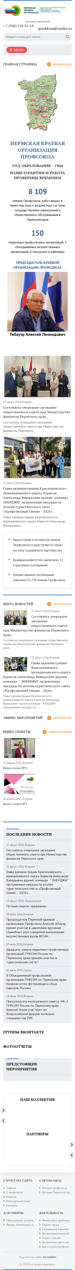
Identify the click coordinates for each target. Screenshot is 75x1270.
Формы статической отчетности (25, 1225)
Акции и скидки (51, 1238)
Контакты (12, 1205)
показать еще (62, 64)
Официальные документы (22, 1220)
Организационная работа (57, 1233)
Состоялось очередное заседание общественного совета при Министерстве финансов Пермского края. (36, 412)
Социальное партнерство (57, 1229)
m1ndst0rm (49, 1257)
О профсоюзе (14, 1192)
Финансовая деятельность (58, 1220)
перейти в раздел (60, 731)
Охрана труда (50, 1225)
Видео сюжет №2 (15, 768)
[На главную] (34, 12)
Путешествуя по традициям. (26, 906)
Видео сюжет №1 (15, 804)
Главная (11, 1188)
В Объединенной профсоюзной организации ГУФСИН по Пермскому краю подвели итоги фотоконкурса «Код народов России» (36, 981)
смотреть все (62, 604)
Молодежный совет (18, 1201)
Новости (11, 1197)
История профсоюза (54, 1188)
